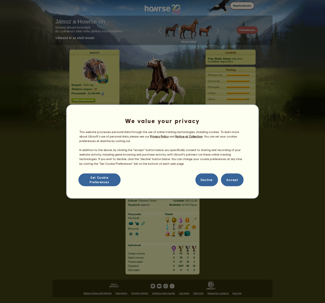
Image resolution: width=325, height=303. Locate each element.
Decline (207, 179)
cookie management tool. (148, 141)
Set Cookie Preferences (99, 180)
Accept (232, 179)
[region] (162, 151)
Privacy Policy (159, 136)
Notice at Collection (189, 136)
